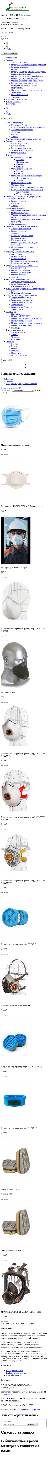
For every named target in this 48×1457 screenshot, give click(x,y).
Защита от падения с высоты (23, 282)
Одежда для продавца (20, 270)
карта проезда (7, 1394)
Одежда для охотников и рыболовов (27, 76)
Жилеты (14, 233)
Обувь (14, 69)
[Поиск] (7, 43)
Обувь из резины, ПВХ (21, 183)
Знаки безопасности (20, 284)
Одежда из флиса (18, 153)
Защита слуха (17, 305)
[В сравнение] (7, 454)
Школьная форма (13, 101)
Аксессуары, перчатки (21, 229)
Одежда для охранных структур (25, 78)
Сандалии (20, 164)
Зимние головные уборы (22, 150)
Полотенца (16, 353)
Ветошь (14, 344)
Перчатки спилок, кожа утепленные (27, 323)
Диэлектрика (17, 309)
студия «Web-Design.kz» (29, 1409)
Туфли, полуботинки (25, 194)
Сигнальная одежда (19, 224)
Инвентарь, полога (19, 95)
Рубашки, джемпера (20, 263)
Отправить (32, 1424)
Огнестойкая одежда (20, 212)
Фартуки (15, 134)
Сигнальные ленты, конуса (23, 286)
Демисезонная (22, 178)
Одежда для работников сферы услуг (27, 81)
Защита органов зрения (21, 302)
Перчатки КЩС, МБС (20, 316)
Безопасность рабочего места (24, 83)
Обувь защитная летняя (21, 157)
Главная (9, 379)
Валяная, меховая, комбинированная (27, 187)
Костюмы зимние (18, 238)
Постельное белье (19, 355)
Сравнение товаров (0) (11, 388)
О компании (11, 58)
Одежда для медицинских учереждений (28, 71)
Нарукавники (17, 314)
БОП (13, 291)
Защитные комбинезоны (22, 307)
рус (2, 39)
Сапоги (19, 166)
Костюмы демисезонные (22, 235)
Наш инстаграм (7, 32)
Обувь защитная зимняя (21, 169)
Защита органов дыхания (22, 300)
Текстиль (15, 97)
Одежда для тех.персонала (22, 272)
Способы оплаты (13, 1375)
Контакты (10, 104)
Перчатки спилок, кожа (21, 321)
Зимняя (19, 180)
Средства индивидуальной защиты (26, 90)
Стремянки (16, 339)
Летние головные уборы (22, 130)
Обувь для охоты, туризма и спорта (26, 176)
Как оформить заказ (14, 1370)
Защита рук (16, 92)
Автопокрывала (18, 332)
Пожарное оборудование (22, 293)
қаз (6, 39)
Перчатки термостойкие (21, 325)
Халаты (14, 136)
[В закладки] (5, 454)
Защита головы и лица (21, 298)
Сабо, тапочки (22, 192)
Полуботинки (22, 162)
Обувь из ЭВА (17, 185)
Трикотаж (15, 132)
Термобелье (16, 249)
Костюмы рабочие (19, 125)
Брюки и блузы (18, 199)
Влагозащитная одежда (21, 210)
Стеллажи (15, 337)
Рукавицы (15, 328)
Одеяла (14, 348)
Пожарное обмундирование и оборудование (25, 288)
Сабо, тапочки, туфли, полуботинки (27, 189)
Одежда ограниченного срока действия (28, 65)
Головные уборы (18, 201)
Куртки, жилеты (18, 146)
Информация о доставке (16, 1373)
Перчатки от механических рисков (26, 318)
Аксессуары (16, 254)
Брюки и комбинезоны (21, 148)
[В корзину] (2, 454)
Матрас (14, 346)
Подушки (15, 351)
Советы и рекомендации (17, 99)
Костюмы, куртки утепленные (24, 261)
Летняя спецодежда (19, 62)
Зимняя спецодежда (20, 67)
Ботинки (20, 160)
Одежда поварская (19, 275)
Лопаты (14, 335)
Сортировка (6, 390)
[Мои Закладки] (7, 46)
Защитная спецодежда (21, 74)
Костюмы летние (18, 240)
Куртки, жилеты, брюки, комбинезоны (28, 127)
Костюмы (15, 203)
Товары (9, 60)
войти (3, 36)
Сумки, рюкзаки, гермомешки (24, 247)
